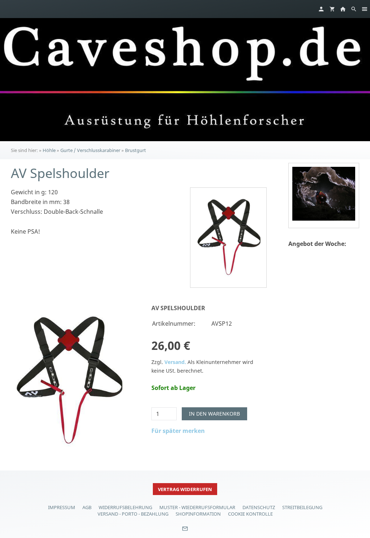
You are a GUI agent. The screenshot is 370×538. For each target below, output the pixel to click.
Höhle (49, 150)
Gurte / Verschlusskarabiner (90, 150)
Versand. (175, 362)
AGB (86, 507)
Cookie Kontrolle (250, 514)
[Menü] (364, 9)
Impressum (61, 507)
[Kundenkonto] (321, 9)
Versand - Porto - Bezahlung (133, 514)
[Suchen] (353, 9)
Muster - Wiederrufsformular (197, 507)
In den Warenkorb (214, 413)
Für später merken (178, 431)
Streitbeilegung (302, 507)
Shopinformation (198, 514)
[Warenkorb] (332, 9)
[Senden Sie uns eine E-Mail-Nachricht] (185, 531)
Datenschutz (258, 507)
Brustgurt (135, 150)
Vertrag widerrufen (185, 489)
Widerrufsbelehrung (125, 507)
